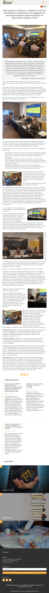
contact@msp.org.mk (7, 562)
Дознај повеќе (9, 461)
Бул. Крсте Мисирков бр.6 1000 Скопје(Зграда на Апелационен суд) (11, 559)
